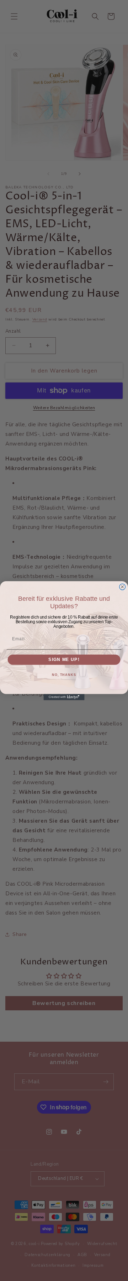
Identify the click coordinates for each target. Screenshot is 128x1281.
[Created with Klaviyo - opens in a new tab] (63, 697)
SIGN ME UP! (63, 659)
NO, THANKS (64, 675)
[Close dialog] (122, 587)
